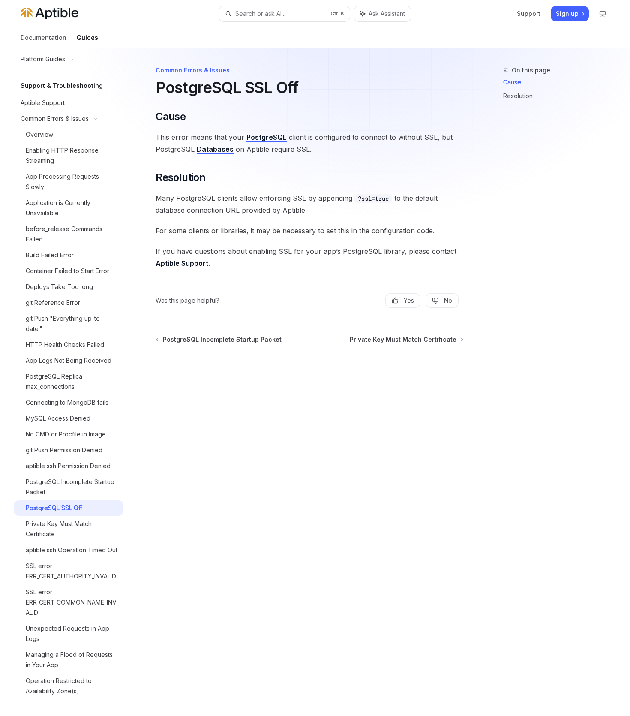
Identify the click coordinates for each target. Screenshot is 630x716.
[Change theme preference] (602, 14)
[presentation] (75, 382)
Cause (512, 82)
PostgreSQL (266, 137)
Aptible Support (182, 263)
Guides (87, 37)
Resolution (518, 95)
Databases (215, 149)
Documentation (43, 37)
